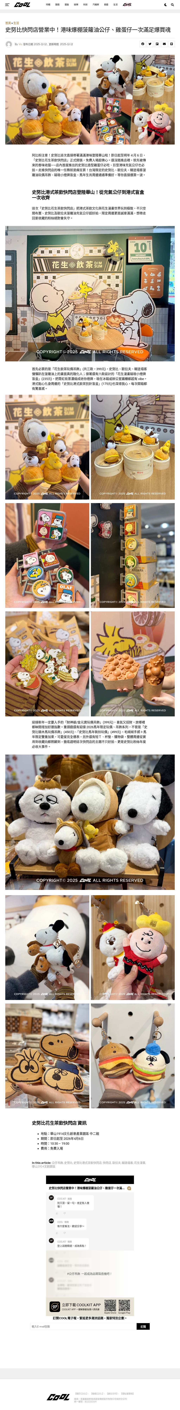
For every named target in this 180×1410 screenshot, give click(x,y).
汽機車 (96, 5)
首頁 (8, 23)
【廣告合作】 (111, 1393)
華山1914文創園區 (43, 1166)
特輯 (48, 5)
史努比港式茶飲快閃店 (88, 1163)
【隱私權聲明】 (127, 1393)
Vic (20, 44)
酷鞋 (57, 5)
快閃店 (107, 1163)
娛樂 (76, 5)
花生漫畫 (139, 1163)
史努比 (68, 1163)
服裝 (67, 5)
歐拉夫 (116, 1163)
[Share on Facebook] (143, 44)
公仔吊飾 (57, 1163)
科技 (85, 5)
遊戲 (106, 5)
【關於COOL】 (80, 1393)
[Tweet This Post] (150, 44)
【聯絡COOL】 (96, 1393)
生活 (115, 5)
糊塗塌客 (127, 1163)
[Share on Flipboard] (157, 44)
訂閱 (143, 1326)
